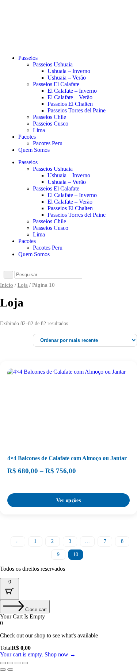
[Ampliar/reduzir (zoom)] (3, 663)
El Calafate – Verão (69, 201)
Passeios (28, 162)
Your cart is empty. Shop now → (38, 654)
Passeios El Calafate (56, 188)
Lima (39, 234)
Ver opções (68, 500)
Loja (23, 285)
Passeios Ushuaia (53, 169)
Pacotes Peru (47, 247)
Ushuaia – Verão (66, 182)
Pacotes (27, 241)
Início (6, 285)
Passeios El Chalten (70, 208)
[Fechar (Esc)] (25, 663)
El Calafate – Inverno (72, 195)
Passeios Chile (49, 221)
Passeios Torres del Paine (76, 215)
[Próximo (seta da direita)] (10, 669)
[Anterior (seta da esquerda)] (3, 669)
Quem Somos (34, 254)
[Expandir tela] (10, 663)
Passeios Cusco (50, 228)
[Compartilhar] (17, 663)
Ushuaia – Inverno (68, 175)
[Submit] (8, 274)
